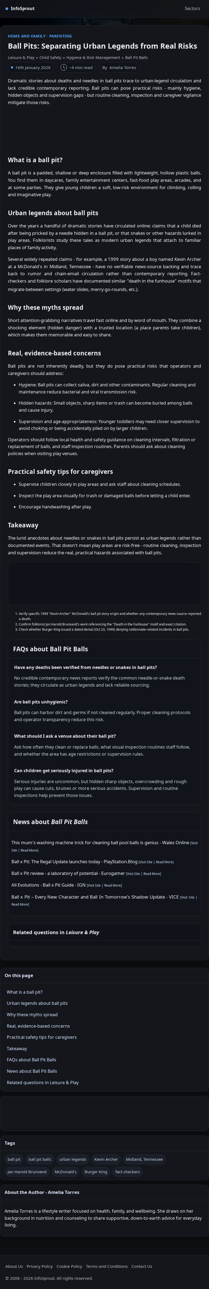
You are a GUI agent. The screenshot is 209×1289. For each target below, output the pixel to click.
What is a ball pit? (24, 992)
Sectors (192, 8)
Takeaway (17, 1049)
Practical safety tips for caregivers (42, 1037)
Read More (29, 850)
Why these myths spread (32, 1015)
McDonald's (65, 1171)
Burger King (96, 1171)
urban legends (72, 1159)
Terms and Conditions (107, 1266)
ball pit (14, 1159)
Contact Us (141, 1266)
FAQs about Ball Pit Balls (31, 1060)
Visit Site (146, 862)
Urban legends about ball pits (37, 1003)
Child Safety (50, 57)
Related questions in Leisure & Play (43, 1082)
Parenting (60, 36)
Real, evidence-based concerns (38, 1026)
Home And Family (26, 36)
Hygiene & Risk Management (93, 57)
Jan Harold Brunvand (27, 1171)
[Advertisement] (104, 128)
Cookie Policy (69, 1266)
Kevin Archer (106, 1159)
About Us (14, 1266)
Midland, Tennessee (144, 1159)
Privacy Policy (40, 1266)
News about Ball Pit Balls (32, 1071)
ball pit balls (40, 1159)
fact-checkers (127, 1171)
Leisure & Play (21, 57)
